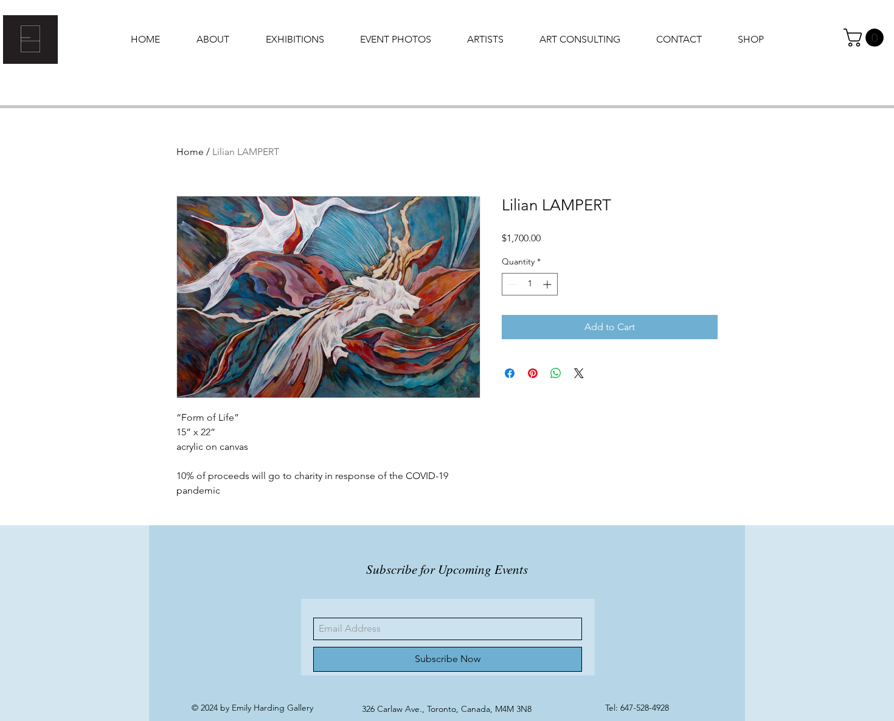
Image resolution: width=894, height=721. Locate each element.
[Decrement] (511, 284)
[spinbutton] (530, 284)
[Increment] (548, 284)
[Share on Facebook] (509, 373)
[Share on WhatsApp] (556, 373)
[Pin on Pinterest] (532, 373)
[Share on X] (579, 373)
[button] (866, 38)
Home (190, 151)
